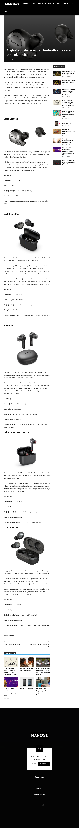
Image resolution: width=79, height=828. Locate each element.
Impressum (39, 777)
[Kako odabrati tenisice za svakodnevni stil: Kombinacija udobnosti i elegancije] (57, 91)
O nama (39, 789)
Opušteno (26, 3)
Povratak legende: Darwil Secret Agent (40, 645)
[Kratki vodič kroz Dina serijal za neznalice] (27, 662)
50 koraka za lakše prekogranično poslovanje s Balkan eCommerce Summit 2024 (10, 691)
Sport (44, 3)
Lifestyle (65, 3)
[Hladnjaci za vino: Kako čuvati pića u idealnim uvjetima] (57, 82)
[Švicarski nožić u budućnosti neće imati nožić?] (57, 131)
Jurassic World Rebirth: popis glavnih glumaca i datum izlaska (68, 73)
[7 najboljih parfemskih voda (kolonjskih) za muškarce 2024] (57, 140)
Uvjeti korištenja (39, 794)
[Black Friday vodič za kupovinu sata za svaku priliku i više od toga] (57, 162)
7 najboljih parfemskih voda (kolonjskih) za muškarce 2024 (68, 140)
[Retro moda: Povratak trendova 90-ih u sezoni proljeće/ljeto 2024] (57, 113)
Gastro (49, 3)
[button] (73, 4)
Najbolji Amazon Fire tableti (12, 644)
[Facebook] (36, 805)
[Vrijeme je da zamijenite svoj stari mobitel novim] (27, 681)
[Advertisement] (27, 110)
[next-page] (8, 699)
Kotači (59, 3)
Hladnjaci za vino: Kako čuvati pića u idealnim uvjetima (68, 82)
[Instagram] (43, 805)
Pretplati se (44, 763)
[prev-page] (5, 699)
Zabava (7, 11)
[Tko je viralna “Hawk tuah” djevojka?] (57, 124)
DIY (54, 3)
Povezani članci (10, 653)
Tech (39, 3)
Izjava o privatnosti (39, 783)
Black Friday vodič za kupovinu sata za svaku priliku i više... (68, 162)
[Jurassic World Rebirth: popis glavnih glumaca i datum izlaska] (57, 73)
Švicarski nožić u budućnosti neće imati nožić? (68, 131)
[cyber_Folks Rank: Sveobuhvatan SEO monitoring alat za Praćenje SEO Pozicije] (11, 662)
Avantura (33, 3)
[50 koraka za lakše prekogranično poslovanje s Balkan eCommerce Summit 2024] (11, 681)
